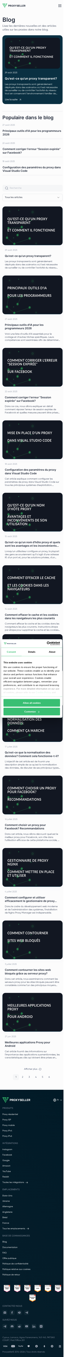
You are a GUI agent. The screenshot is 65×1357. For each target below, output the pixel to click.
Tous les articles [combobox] (13, 197)
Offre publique (9, 1258)
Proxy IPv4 (7, 1131)
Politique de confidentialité (15, 1264)
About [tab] (52, 651)
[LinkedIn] (33, 1326)
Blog (4, 1242)
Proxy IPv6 (7, 1136)
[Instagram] (41, 1326)
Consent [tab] (11, 651)
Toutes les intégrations (13, 1182)
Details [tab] (32, 651)
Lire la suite (11, 99)
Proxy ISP (6, 1120)
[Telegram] (26, 1312)
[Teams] (19, 1312)
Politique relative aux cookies (16, 1269)
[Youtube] (26, 1326)
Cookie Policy (43, 692)
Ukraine (6, 1201)
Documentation (10, 1247)
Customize (30, 711)
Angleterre (7, 1212)
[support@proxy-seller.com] (4, 1312)
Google (6, 1160)
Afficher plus (30, 1069)
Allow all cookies (32, 702)
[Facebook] (12, 1312)
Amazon (6, 1166)
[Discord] (12, 1326)
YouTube (6, 1171)
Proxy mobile (8, 1125)
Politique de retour (11, 1275)
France (5, 1223)
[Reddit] (19, 1326)
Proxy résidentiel (10, 1114)
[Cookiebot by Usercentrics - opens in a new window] (47, 643)
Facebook (7, 1155)
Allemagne (7, 1207)
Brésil (4, 1217)
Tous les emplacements (13, 1229)
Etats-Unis (7, 1196)
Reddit (5, 1177)
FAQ (4, 1253)
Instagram (7, 1149)
